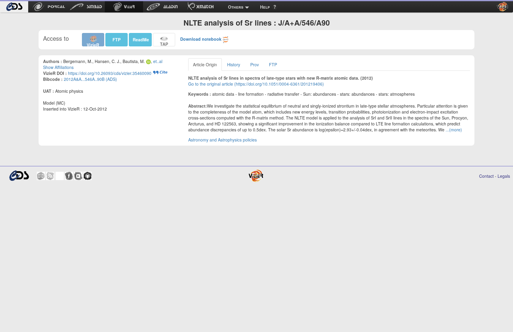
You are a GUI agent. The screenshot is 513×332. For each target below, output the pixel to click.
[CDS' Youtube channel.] (78, 176)
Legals (504, 176)
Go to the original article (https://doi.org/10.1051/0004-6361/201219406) (256, 84)
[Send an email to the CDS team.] (41, 176)
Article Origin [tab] (205, 64)
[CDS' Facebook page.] (69, 176)
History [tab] (233, 64)
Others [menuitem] (235, 7)
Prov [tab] (254, 64)
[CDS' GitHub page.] (87, 176)
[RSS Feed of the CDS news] (50, 176)
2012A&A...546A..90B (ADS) (90, 79)
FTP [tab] (273, 64)
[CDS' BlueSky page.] (60, 176)
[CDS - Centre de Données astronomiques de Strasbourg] (19, 175)
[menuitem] (14, 6)
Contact (486, 176)
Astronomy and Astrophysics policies (222, 140)
